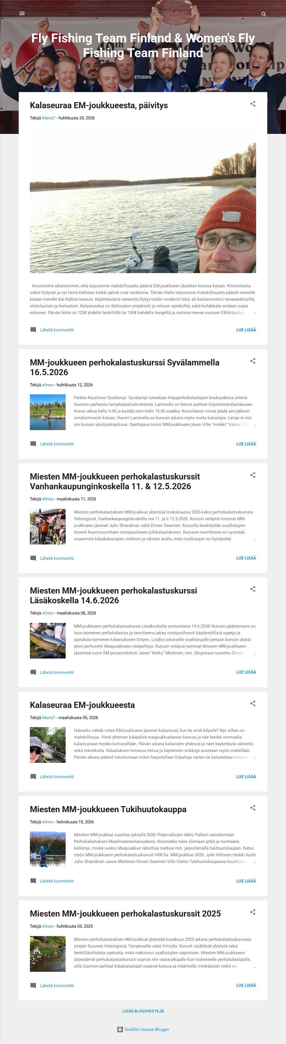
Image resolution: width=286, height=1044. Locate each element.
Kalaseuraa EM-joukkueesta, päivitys (99, 105)
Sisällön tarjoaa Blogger (146, 1029)
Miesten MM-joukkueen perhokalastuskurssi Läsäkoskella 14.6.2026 (113, 595)
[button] (252, 104)
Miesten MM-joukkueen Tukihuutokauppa (108, 809)
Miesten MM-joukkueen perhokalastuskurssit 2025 (125, 913)
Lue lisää (246, 329)
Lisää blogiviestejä (143, 1011)
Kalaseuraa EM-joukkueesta (82, 705)
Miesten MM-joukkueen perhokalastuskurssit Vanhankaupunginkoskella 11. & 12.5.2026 (115, 481)
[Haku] (264, 15)
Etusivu (143, 77)
